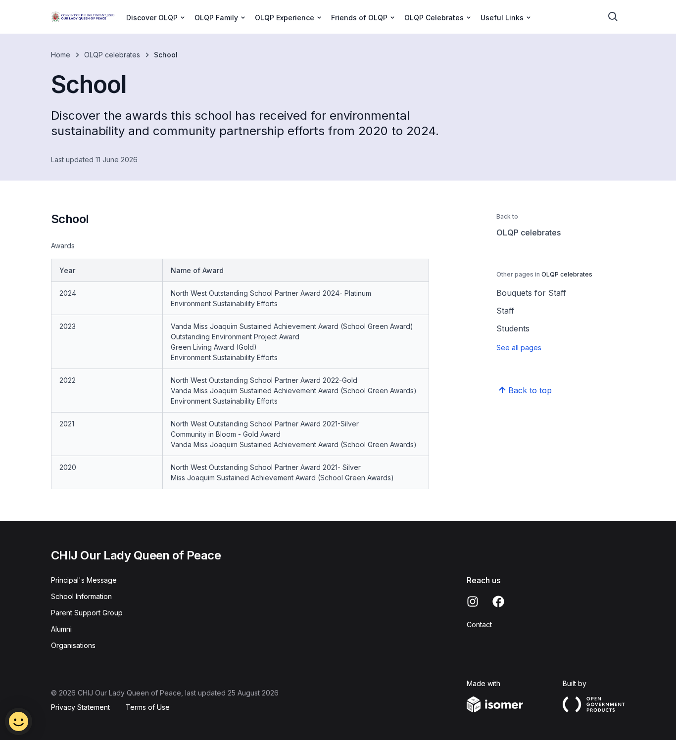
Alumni (61, 629)
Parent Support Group (87, 612)
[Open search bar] (613, 17)
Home (60, 54)
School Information (81, 596)
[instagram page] (473, 601)
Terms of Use (148, 707)
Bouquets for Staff (531, 293)
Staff (505, 311)
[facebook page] (498, 601)
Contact (479, 624)
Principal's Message (84, 580)
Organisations (73, 645)
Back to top (530, 390)
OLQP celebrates (112, 54)
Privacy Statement (80, 707)
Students (513, 328)
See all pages (518, 347)
